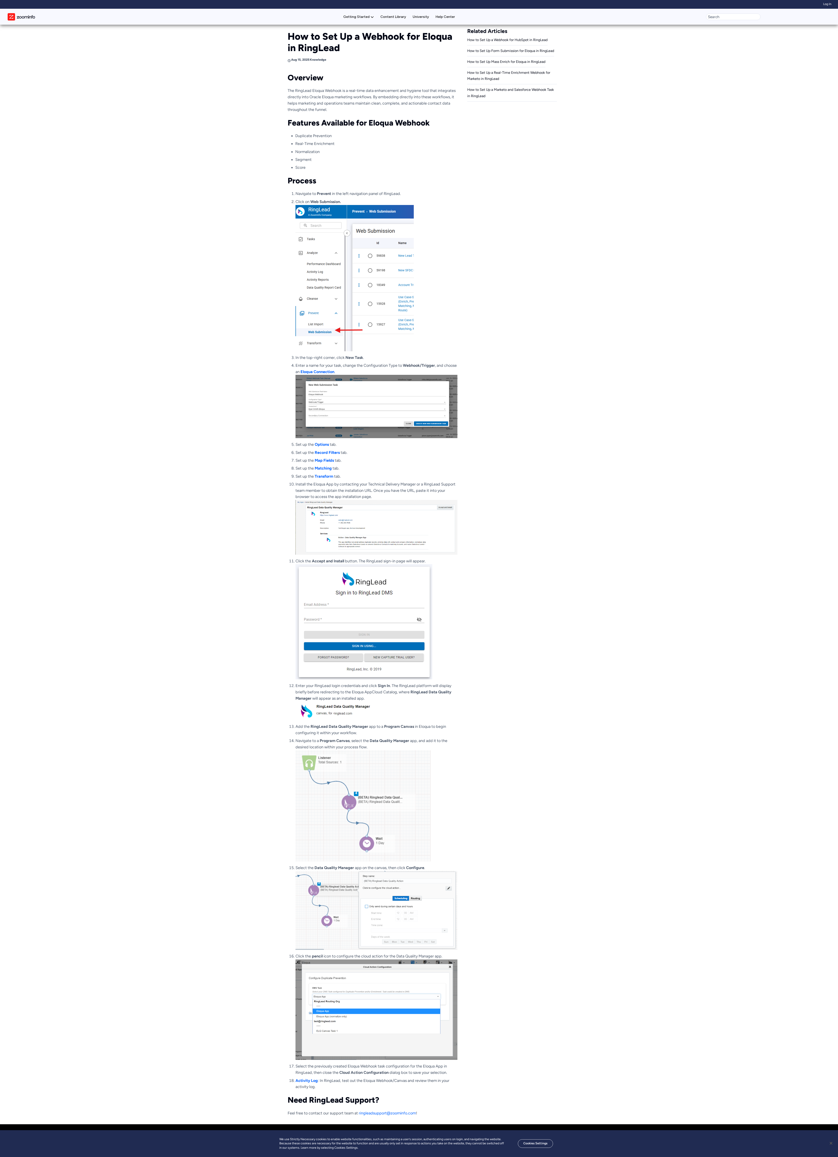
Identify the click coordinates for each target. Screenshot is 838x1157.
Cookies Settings (535, 1143)
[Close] (831, 1143)
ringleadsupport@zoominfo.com (387, 1113)
